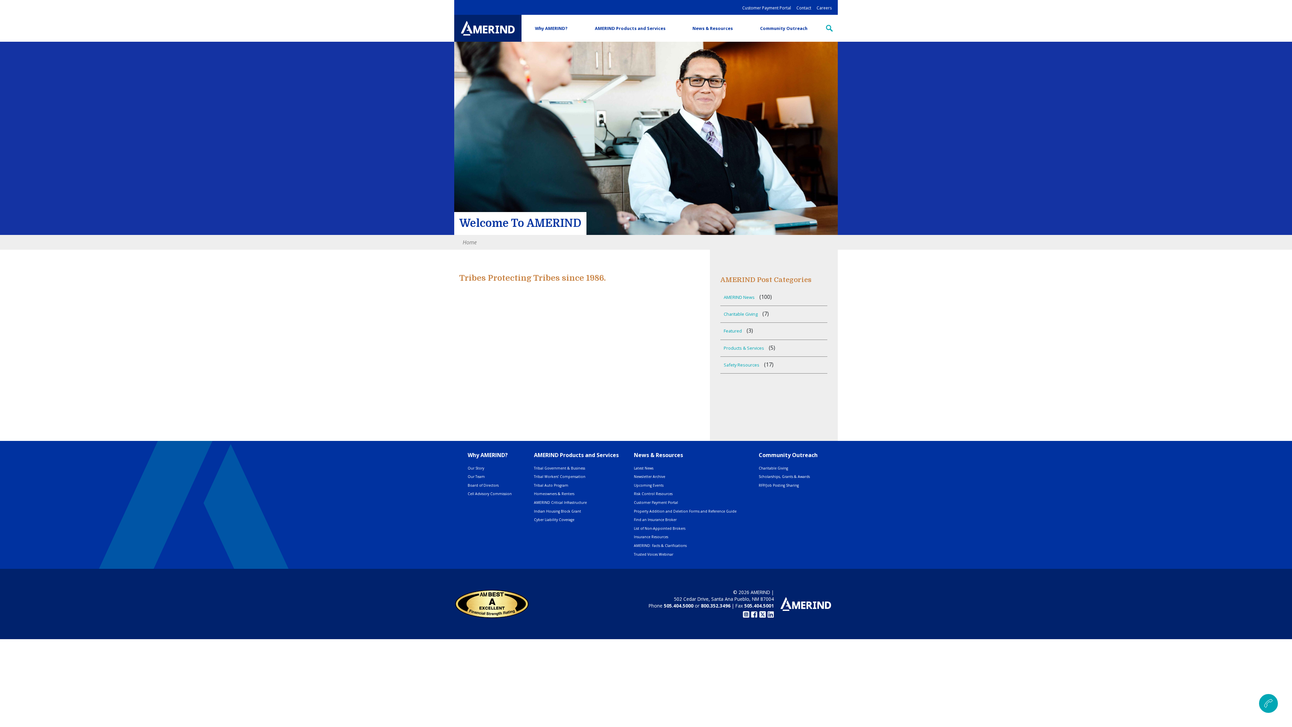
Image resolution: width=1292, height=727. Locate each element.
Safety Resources (741, 365)
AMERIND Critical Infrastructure (560, 502)
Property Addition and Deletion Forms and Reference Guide (685, 511)
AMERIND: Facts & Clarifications (660, 545)
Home (470, 242)
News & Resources (712, 28)
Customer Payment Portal (766, 8)
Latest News (643, 468)
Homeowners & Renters (554, 493)
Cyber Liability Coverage (554, 519)
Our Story (476, 468)
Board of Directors (483, 485)
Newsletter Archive (649, 476)
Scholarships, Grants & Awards (784, 476)
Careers (824, 8)
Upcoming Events (648, 485)
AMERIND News (739, 297)
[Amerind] (487, 28)
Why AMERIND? (551, 28)
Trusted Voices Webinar (653, 554)
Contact (803, 8)
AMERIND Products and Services (630, 28)
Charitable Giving (741, 314)
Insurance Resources (651, 536)
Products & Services (744, 348)
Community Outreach (784, 28)
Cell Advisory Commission (490, 493)
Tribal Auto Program (551, 485)
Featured (733, 331)
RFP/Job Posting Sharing (779, 485)
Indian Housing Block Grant (557, 511)
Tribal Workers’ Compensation (559, 476)
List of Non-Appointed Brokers (659, 528)
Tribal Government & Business (559, 468)
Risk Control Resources (653, 493)
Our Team (476, 476)
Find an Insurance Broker (655, 519)
